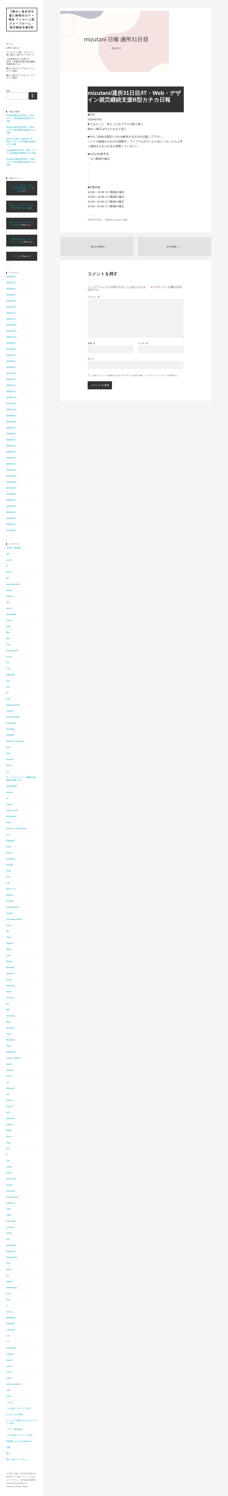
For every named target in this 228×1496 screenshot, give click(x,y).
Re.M (8, 1136)
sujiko (8, 1215)
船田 (19, 191)
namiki (9, 1064)
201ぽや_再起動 (13, 548)
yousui (9, 1366)
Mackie (9, 895)
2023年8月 (11, 494)
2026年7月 (11, 283)
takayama (10, 1251)
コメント (94, 297)
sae (7, 1160)
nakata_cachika (13, 1058)
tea (7, 1275)
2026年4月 (11, 301)
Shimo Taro (11, 1179)
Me (7, 931)
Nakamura (10, 1052)
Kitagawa (10, 840)
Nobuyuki (10, 1088)
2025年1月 (11, 391)
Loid (8, 883)
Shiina (9, 1173)
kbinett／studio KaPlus (16, 828)
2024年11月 (11, 403)
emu (8, 687)
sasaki (9, 1167)
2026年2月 (11, 313)
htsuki (9, 765)
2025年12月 (11, 325)
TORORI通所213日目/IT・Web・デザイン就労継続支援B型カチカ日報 (21, 118)
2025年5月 (11, 367)
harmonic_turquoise (15, 741)
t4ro (8, 1239)
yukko (9, 1378)
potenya (9, 1124)
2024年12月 (11, 397)
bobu (8, 626)
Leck (8, 877)
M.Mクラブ (11, 889)
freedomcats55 (13, 705)
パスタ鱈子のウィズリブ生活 (19, 1435)
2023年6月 (11, 506)
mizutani (10, 997)
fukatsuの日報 (12, 717)
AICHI (9, 572)
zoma (8, 1396)
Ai (7, 566)
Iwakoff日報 (11, 786)
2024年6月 (11, 434)
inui (7, 771)
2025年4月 (11, 373)
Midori (9, 949)
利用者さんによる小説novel (18, 1441)
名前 (91, 343)
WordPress (22, 1483)
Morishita (10, 1028)
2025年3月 (11, 379)
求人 (8, 1453)
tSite (8, 1299)
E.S (8, 662)
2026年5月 (11, 295)
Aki (7, 578)
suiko (8, 1209)
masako (9, 913)
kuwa (8, 871)
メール (143, 343)
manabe (9, 901)
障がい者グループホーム (17, 1459)
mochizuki (10, 1016)
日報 (8, 1447)
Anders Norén (22, 1486)
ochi (8, 1112)
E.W (8, 668)
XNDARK (10, 1324)
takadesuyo (11, 1245)
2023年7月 (11, 500)
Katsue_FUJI (12, 810)
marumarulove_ (13, 907)
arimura (9, 596)
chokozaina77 (12, 650)
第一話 (16, 256)
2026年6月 (11, 289)
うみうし (10, 1402)
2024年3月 (11, 452)
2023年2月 (11, 518)
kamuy (9, 804)
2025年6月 (11, 361)
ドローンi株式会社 (14, 1429)
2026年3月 (11, 307)
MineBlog (10, 967)
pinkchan (10, 1118)
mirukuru (10, 973)
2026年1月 (11, 319)
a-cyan (9, 560)
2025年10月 (11, 337)
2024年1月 (11, 464)
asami (9, 608)
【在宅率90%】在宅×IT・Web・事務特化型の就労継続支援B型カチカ (20, 61)
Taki (8, 1263)
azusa (9, 620)
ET (7, 693)
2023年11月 (11, 476)
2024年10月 (11, 409)
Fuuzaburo (11, 723)
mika (8, 955)
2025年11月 (11, 331)
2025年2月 (11, 385)
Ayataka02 (11, 614)
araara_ (9, 590)
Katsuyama (11, 816)
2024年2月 (11, 458)
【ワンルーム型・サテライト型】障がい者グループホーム (20, 53)
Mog (8, 1022)
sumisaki (10, 1227)
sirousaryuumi (12, 1197)
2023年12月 (11, 470)
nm (7, 1082)
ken (7, 834)
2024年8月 (11, 422)
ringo (8, 1142)
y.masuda (10, 1330)
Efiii (8, 681)
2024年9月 (11, 415)
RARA (9, 1130)
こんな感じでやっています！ (19, 1408)
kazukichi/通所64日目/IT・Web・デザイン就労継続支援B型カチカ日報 (21, 162)
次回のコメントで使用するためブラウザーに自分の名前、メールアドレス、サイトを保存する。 (135, 375)
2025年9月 (11, 343)
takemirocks (11, 1257)
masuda (24, 208)
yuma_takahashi (13, 1384)
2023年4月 (11, 512)
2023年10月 (11, 482)
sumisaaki (10, 1221)
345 (7, 554)
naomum (10, 1070)
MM (8, 1010)
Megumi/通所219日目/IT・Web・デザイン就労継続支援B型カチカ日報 (21, 130)
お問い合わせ (12, 48)
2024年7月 (11, 428)
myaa (8, 1046)
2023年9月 (11, 488)
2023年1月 (11, 524)
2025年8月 (11, 349)
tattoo (8, 1269)
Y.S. (8, 1336)
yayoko (9, 1360)
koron (8, 846)
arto (8, 602)
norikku (9, 1100)
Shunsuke (10, 1191)
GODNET (10, 735)
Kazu (8, 822)
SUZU (9, 1233)
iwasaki (9, 792)
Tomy (8, 1293)
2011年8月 (11, 530)
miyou (9, 991)
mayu (8, 925)
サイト (91, 359)
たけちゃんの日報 (14, 1414)
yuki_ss (9, 1372)
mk (7, 1003)
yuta (8, 1390)
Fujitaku (9, 711)
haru (8, 747)
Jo (7, 798)
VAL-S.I (9, 1312)
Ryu (8, 1148)
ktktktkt (9, 865)
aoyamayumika (13, 584)
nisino (8, 1076)
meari (8, 937)
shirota (9, 1185)
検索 (8, 91)
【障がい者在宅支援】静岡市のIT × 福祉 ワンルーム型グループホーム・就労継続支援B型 (22, 19)
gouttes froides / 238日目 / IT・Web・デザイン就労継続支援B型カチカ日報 (21, 142)
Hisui (8, 753)
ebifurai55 (10, 675)
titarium (9, 1281)
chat (8, 644)
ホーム (9, 44)
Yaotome (10, 1354)
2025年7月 (11, 355)
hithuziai (10, 759)
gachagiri (10, 729)
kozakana (10, 859)
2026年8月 (11, 277)
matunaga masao (14, 919)
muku (8, 1034)
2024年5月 (11, 440)
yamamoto (11, 1348)
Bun (8, 632)
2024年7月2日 (95, 219)
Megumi (9, 943)
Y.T (7, 1342)
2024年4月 (11, 446)
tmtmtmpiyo (11, 1287)
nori (7, 1094)
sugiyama (10, 1203)
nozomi (9, 1106)
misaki (9, 979)
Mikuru (9, 961)
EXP (8, 699)
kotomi (9, 853)
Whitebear (10, 1317)
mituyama (10, 985)
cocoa (9, 656)
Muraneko (10, 1040)
